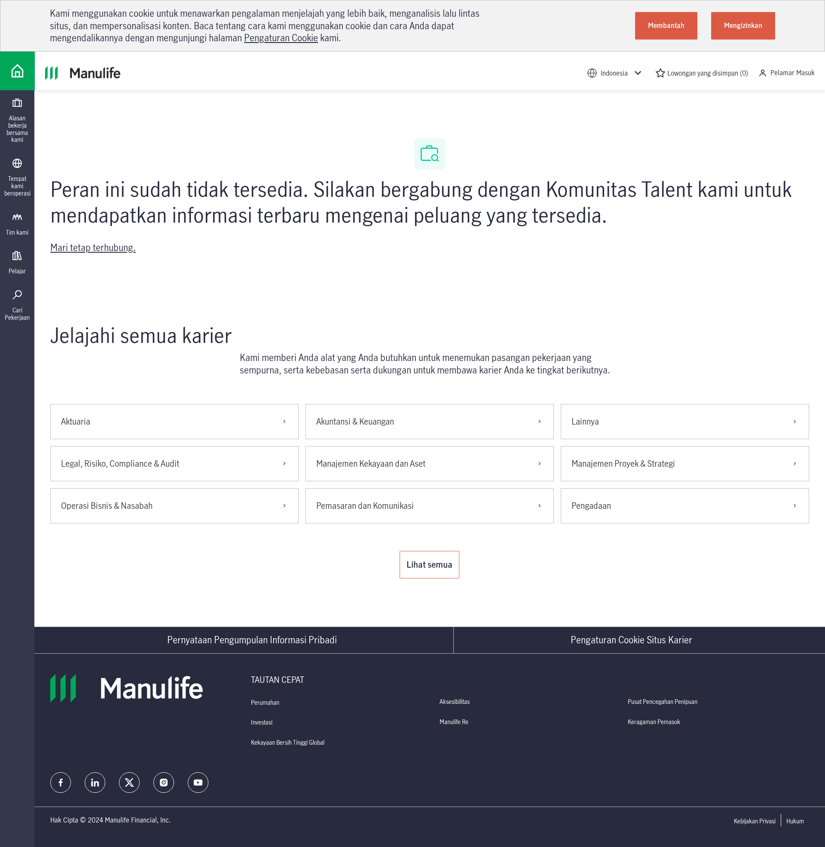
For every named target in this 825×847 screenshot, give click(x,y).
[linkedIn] (95, 782)
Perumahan (265, 702)
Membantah (666, 25)
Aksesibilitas (455, 701)
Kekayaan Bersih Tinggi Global (287, 742)
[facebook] (60, 782)
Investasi (261, 722)
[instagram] (163, 782)
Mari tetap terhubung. (93, 247)
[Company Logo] (17, 71)
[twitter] (129, 782)
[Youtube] (198, 782)
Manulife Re (454, 722)
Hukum (795, 821)
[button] (429, 564)
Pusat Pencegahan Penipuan (662, 701)
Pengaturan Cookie (281, 37)
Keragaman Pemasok (654, 722)
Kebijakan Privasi (755, 821)
